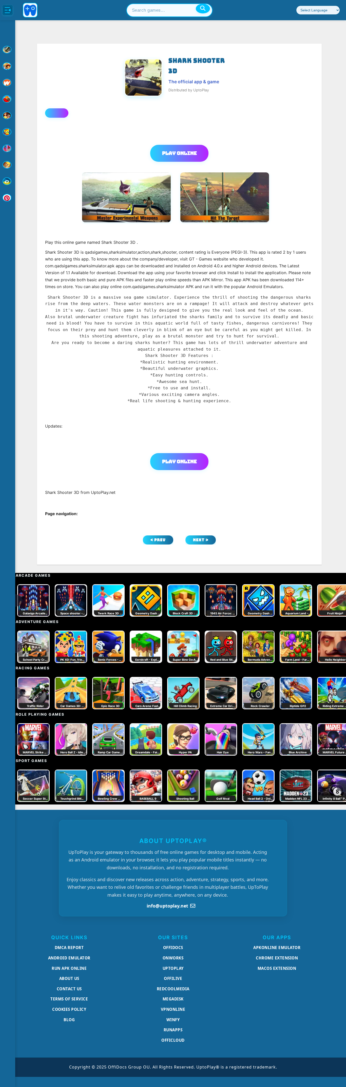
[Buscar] (203, 8)
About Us (69, 978)
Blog (69, 1019)
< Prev (158, 539)
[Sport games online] (8, 148)
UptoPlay (173, 968)
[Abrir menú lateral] (8, 10)
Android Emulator (69, 957)
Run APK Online (69, 968)
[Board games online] (8, 82)
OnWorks (173, 957)
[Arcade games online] (8, 66)
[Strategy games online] (8, 164)
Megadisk (173, 998)
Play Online (179, 153)
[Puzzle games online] (8, 115)
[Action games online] (8, 49)
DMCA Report (69, 947)
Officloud (173, 1040)
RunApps (173, 1029)
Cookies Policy (69, 1009)
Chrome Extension (277, 957)
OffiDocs (173, 947)
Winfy (173, 1019)
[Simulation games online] (8, 132)
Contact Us (69, 988)
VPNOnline (173, 1009)
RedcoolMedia (173, 988)
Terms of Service (69, 998)
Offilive (173, 978)
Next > (200, 539)
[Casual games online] (8, 99)
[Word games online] (8, 181)
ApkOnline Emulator (276, 947)
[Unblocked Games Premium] (8, 197)
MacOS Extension (277, 968)
